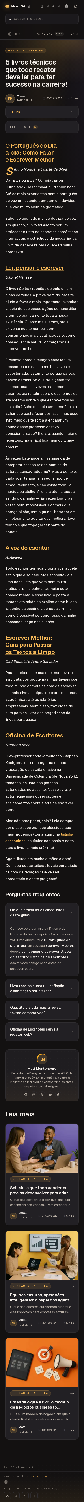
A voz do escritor (27, 548)
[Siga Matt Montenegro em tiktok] (58, 1094)
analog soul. (27, 1476)
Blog (7, 1488)
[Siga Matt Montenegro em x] (42, 1094)
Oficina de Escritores (34, 735)
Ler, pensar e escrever (34, 268)
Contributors (23, 1488)
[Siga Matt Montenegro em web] (26, 1094)
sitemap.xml (24, 1467)
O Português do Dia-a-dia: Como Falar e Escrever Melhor (32, 152)
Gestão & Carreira (25, 50)
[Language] (66, 6)
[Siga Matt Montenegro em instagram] (34, 1094)
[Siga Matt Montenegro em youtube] (50, 1094)
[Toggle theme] (75, 6)
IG (7, 1495)
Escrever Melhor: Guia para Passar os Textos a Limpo (30, 645)
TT (34, 1495)
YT (25, 1495)
